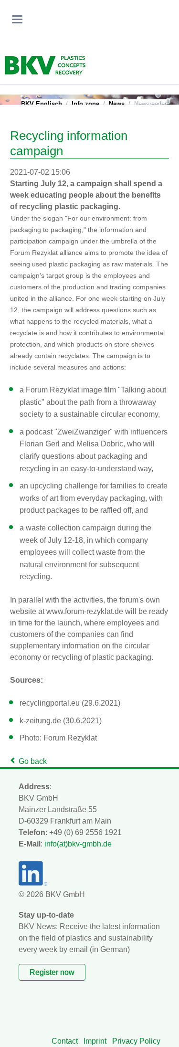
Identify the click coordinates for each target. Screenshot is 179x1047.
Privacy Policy (136, 1041)
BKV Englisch (41, 103)
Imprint (95, 1041)
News (117, 103)
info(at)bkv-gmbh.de (78, 844)
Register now (52, 972)
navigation (17, 19)
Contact (65, 1041)
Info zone (85, 103)
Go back (33, 761)
